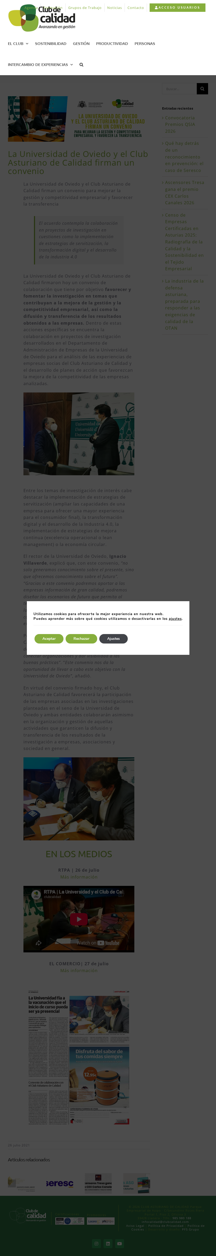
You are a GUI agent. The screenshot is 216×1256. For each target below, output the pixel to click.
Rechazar (81, 638)
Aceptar (49, 638)
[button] (81, 64)
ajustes (175, 618)
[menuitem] (177, 7)
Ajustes (113, 638)
